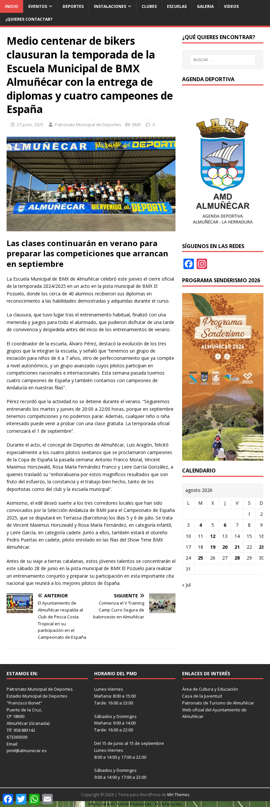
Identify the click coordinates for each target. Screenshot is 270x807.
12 (212, 536)
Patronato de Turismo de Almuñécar (218, 703)
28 (237, 558)
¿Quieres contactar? (28, 19)
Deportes (73, 6)
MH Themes (178, 794)
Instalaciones (110, 6)
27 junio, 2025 (30, 124)
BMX (136, 124)
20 (225, 547)
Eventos (37, 6)
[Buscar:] (222, 59)
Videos (231, 6)
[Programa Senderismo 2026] (222, 457)
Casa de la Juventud (202, 696)
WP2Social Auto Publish (108, 803)
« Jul (186, 585)
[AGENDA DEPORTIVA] (222, 232)
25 (200, 558)
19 (212, 547)
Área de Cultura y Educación (210, 689)
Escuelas (177, 6)
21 (237, 547)
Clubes (149, 6)
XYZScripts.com (168, 803)
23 (261, 547)
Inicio (11, 6)
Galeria (205, 6)
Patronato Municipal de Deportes (88, 124)
